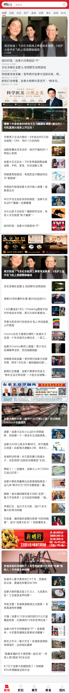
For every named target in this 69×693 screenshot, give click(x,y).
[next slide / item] (65, 36)
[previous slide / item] (4, 36)
